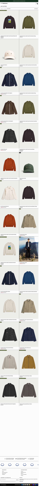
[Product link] (9, 24)
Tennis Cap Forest (23, 178)
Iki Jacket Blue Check (23, 262)
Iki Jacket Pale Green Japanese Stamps (26, 319)
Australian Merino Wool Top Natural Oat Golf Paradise (8, 263)
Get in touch (21, 481)
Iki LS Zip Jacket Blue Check (5, 291)
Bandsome (4, 484)
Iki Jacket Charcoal (4, 149)
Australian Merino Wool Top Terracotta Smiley (8, 234)
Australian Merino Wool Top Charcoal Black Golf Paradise (9, 36)
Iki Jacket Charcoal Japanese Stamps (7, 347)
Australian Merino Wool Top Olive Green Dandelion (28, 121)
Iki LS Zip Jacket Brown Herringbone (7, 121)
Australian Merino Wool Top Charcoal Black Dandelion (27, 150)
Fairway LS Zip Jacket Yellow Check (26, 375)
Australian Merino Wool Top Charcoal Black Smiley (28, 206)
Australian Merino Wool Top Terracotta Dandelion (9, 178)
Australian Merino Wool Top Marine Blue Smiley (28, 93)
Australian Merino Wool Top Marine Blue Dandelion (28, 291)
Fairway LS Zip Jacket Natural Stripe (7, 375)
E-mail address (3, 479)
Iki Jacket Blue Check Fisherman (25, 347)
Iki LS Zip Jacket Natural (5, 206)
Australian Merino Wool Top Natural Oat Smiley (8, 319)
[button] (1, 3)
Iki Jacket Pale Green (23, 234)
